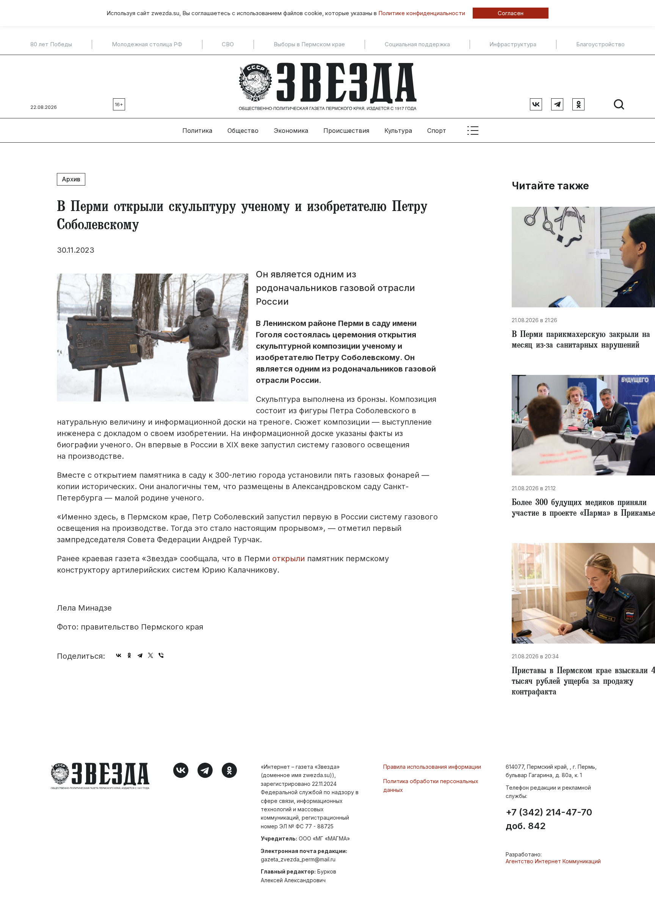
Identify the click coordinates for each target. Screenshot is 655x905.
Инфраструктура (512, 44)
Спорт (436, 130)
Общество (243, 130)
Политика (197, 130)
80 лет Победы (51, 44)
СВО (228, 44)
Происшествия (346, 130)
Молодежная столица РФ (147, 44)
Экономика (291, 130)
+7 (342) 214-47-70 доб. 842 (549, 819)
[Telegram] (139, 655)
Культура (398, 130)
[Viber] (161, 655)
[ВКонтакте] (118, 655)
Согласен (510, 13)
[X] (150, 655)
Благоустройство (600, 44)
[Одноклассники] (129, 655)
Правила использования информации (432, 766)
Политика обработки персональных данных (430, 785)
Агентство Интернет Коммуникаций (553, 861)
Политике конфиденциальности (421, 13)
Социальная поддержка (417, 44)
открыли (288, 558)
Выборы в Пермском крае (309, 44)
